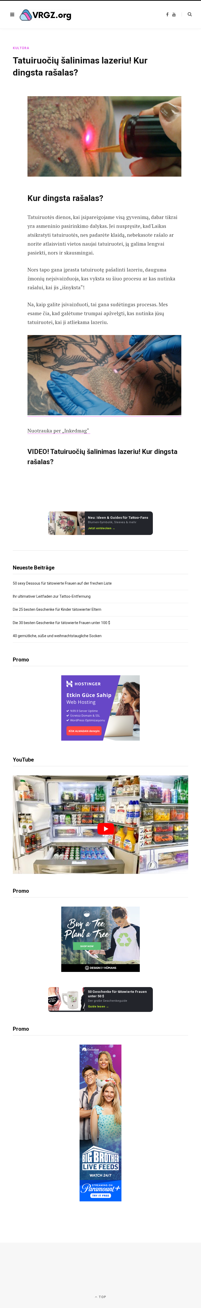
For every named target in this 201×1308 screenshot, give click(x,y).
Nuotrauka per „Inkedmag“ (58, 430)
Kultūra (21, 48)
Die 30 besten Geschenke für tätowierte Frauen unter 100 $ (61, 623)
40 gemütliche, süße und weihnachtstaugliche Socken (57, 636)
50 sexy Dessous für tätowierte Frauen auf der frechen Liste (62, 583)
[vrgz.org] (46, 15)
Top (102, 1297)
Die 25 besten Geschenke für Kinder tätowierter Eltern (57, 609)
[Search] (187, 14)
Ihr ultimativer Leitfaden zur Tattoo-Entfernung (52, 596)
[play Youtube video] (106, 828)
